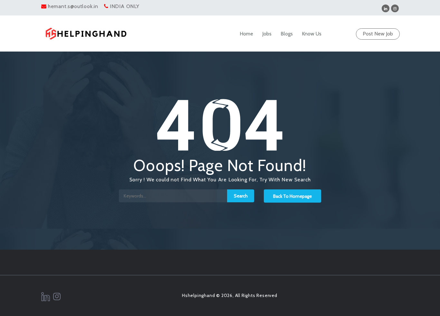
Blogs (287, 34)
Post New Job (378, 34)
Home (246, 34)
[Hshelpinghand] (86, 33)
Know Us (311, 34)
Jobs (267, 34)
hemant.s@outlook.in (73, 6)
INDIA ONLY (124, 6)
